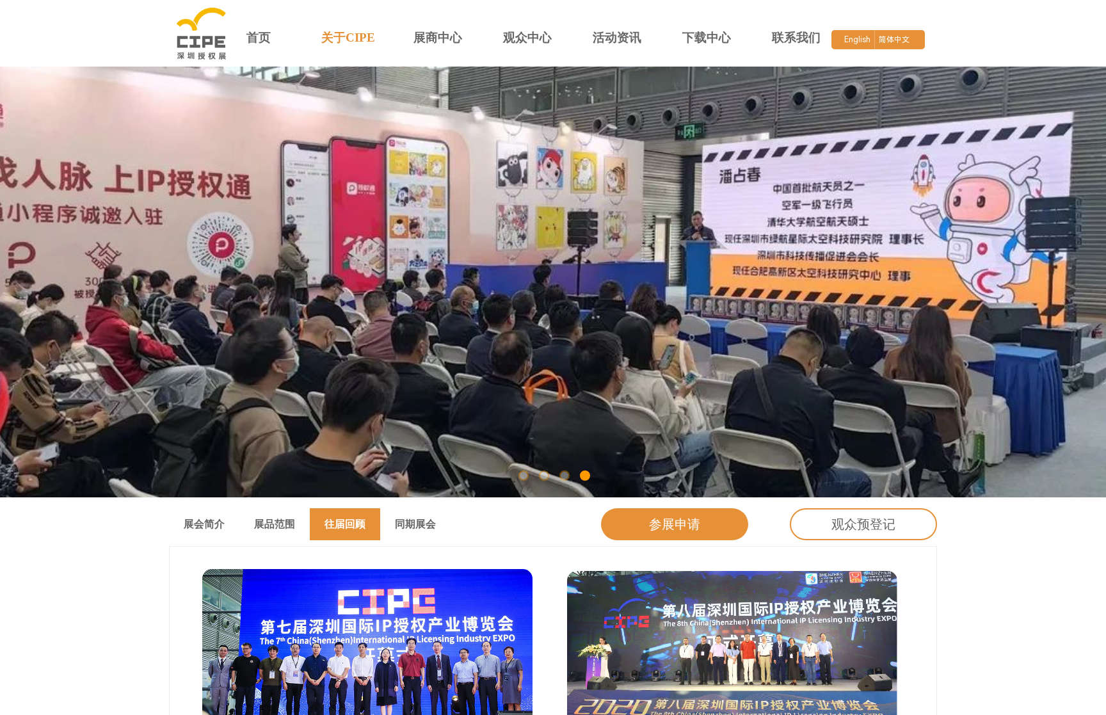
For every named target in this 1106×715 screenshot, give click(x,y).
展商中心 (437, 37)
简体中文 (894, 39)
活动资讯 (617, 37)
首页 (258, 37)
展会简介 (204, 523)
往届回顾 (345, 523)
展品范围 (274, 523)
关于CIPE (348, 37)
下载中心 (706, 37)
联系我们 (796, 37)
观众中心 (527, 37)
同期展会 (415, 523)
